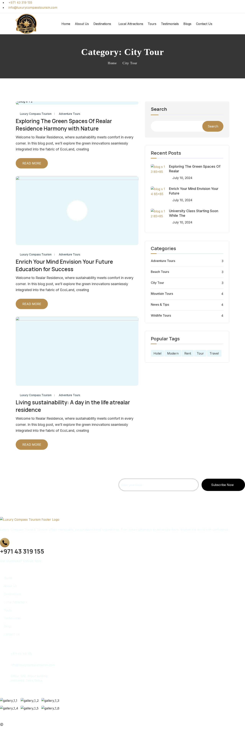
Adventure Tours (69, 113)
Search (159, 109)
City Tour (157, 283)
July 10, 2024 (182, 178)
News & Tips (160, 304)
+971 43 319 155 (21, 653)
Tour (200, 353)
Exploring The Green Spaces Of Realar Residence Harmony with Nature (64, 124)
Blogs (187, 24)
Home (65, 24)
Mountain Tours (162, 293)
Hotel (157, 353)
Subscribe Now (222, 485)
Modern (173, 353)
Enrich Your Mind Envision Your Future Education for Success (64, 265)
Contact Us (204, 24)
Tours (152, 24)
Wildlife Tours (161, 315)
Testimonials (170, 24)
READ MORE (31, 163)
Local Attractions (130, 24)
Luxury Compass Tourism (35, 113)
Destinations (102, 24)
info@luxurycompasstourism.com (33, 664)
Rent (187, 353)
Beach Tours (160, 272)
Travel (214, 353)
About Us (82, 24)
